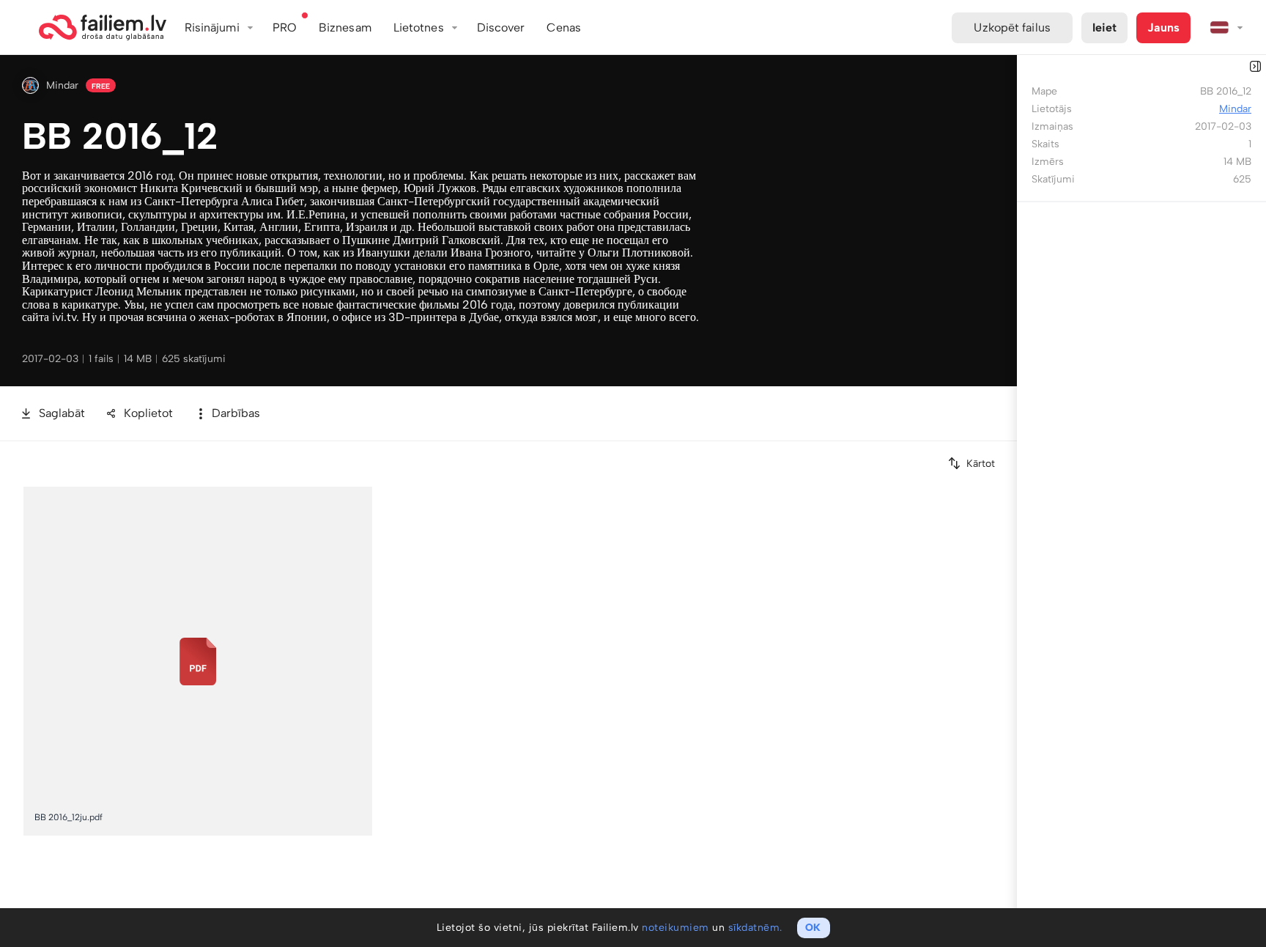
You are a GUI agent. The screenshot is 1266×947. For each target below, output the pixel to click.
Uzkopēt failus (1012, 27)
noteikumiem (675, 927)
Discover (501, 27)
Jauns (1163, 27)
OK (813, 927)
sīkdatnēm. (755, 927)
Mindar (62, 85)
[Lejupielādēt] (362, 496)
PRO (285, 27)
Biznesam (345, 27)
